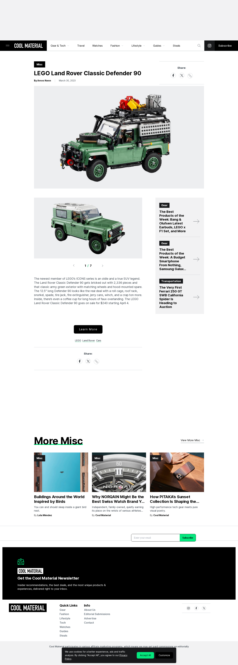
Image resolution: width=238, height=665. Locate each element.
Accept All (145, 655)
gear (63, 609)
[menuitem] (60, 45)
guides (64, 631)
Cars (98, 340)
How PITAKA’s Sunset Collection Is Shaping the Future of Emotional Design (175, 501)
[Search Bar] (199, 45)
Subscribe (225, 45)
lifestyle (65, 618)
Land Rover (88, 340)
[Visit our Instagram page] (209, 46)
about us (89, 609)
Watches (97, 45)
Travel (81, 45)
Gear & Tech (58, 45)
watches (65, 627)
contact (89, 622)
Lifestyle (136, 45)
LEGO (78, 340)
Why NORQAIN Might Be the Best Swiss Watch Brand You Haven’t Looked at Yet (119, 501)
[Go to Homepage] (28, 46)
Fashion (115, 45)
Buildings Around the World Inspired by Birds (59, 499)
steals (176, 45)
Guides (157, 45)
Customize (164, 655)
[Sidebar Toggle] (7, 46)
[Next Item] (102, 265)
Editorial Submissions (97, 614)
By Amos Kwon (42, 80)
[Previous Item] (73, 265)
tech (63, 622)
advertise (90, 618)
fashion (64, 614)
